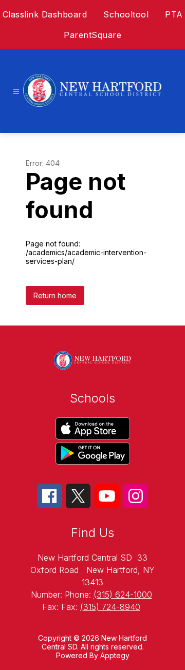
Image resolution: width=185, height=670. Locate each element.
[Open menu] (16, 92)
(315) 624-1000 (123, 594)
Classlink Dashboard (45, 14)
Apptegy (115, 655)
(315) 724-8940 (110, 607)
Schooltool (126, 14)
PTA (174, 14)
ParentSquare (92, 35)
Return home (55, 295)
